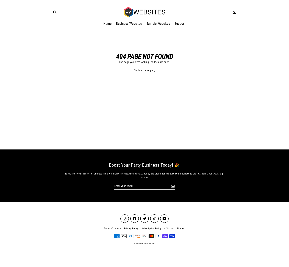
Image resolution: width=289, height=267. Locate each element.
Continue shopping (144, 70)
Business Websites (129, 23)
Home (107, 23)
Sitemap (181, 228)
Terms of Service (112, 228)
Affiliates (169, 228)
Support (180, 23)
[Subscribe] (172, 186)
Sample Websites (158, 23)
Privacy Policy (131, 228)
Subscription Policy (151, 228)
